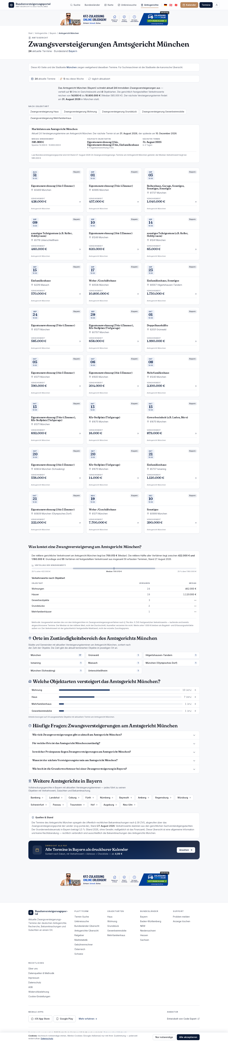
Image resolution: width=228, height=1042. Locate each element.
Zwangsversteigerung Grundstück (119, 111)
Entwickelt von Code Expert (182, 1018)
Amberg (142, 797)
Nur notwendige (164, 1037)
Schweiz (78, 953)
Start (30, 33)
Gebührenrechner (83, 944)
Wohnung (112, 921)
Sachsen (144, 940)
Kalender (191, 5)
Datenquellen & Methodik (41, 973)
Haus (109, 916)
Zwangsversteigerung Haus (44, 111)
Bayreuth (124, 797)
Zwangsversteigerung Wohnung (80, 111)
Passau (57, 804)
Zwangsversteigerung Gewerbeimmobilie (163, 111)
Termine (206, 5)
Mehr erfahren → (88, 1018)
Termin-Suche (81, 916)
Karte (110, 5)
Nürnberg (105, 797)
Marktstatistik (81, 940)
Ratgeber (79, 935)
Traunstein (76, 804)
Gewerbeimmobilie (116, 930)
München (72, 67)
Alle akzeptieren (188, 1037)
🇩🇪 (165, 5)
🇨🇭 (176, 5)
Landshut (54, 797)
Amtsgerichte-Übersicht (86, 930)
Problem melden (181, 916)
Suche (77, 5)
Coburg (72, 797)
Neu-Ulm (127, 804)
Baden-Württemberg (150, 921)
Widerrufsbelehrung (38, 991)
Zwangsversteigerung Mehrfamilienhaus (50, 118)
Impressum (33, 977)
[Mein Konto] (216, 5)
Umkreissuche (128, 5)
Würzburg (182, 797)
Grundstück (113, 926)
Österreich (79, 949)
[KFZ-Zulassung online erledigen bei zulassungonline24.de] (114, 19)
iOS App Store (42, 1018)
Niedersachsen (148, 930)
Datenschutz (34, 982)
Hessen (144, 935)
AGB (30, 987)
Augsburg (109, 804)
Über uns (33, 968)
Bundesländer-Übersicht (86, 926)
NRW (142, 926)
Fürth (88, 797)
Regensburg (161, 797)
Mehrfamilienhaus (116, 935)
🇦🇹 (170, 5)
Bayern (53, 33)
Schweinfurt (37, 804)
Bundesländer (92, 5)
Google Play (66, 1018)
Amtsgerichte (151, 5)
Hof (93, 804)
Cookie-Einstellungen (39, 996)
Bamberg (35, 797)
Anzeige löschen (181, 921)
